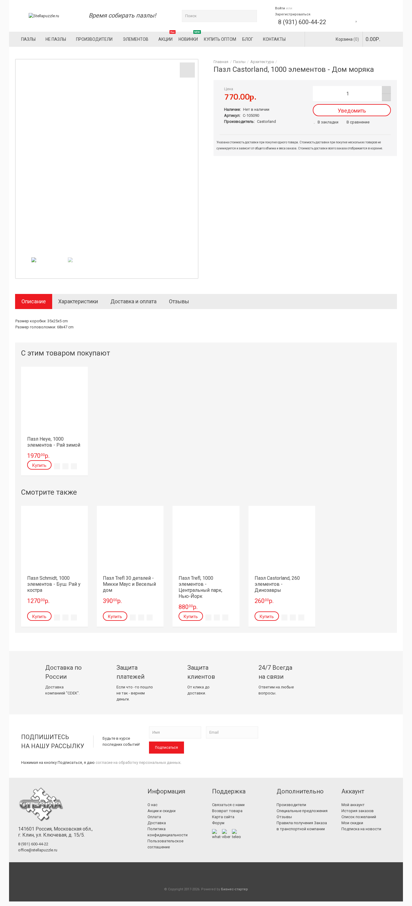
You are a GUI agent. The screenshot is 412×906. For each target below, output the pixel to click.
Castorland (266, 121)
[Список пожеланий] (57, 466)
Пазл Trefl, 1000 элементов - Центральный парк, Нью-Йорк (200, 587)
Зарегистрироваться (292, 14)
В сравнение (358, 122)
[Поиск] (251, 16)
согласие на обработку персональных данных (138, 762)
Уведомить (352, 110)
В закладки (328, 122)
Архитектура (262, 61)
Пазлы (239, 61)
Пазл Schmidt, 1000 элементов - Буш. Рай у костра (54, 584)
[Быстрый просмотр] (74, 466)
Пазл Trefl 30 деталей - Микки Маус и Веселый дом (129, 584)
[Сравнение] (65, 466)
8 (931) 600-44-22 (302, 22)
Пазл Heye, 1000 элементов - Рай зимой (53, 442)
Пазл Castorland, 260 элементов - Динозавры (277, 584)
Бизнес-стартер (234, 889)
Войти (280, 8)
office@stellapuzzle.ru (37, 850)
